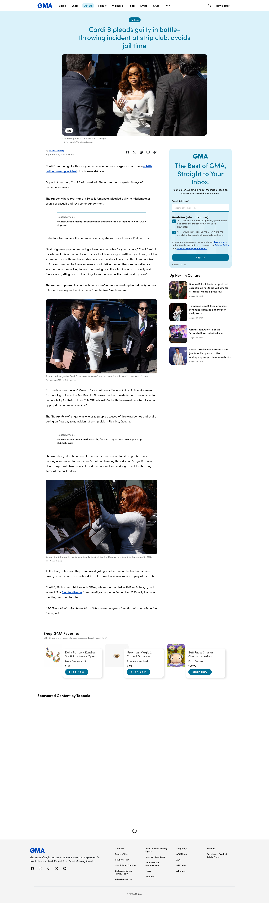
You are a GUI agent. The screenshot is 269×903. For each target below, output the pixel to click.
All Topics (180, 870)
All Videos (181, 865)
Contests (119, 848)
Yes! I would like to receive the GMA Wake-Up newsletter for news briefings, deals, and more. (200, 233)
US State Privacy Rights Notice (192, 248)
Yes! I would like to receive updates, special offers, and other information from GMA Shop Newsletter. (202, 223)
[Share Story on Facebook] (127, 152)
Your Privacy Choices (125, 865)
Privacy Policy (222, 245)
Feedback (151, 876)
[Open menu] (168, 5)
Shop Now (76, 671)
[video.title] (134, 95)
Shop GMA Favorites (62, 633)
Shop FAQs (181, 848)
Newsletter (222, 5)
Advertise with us (123, 879)
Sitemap (211, 848)
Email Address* (180, 201)
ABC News (181, 854)
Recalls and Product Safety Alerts (217, 855)
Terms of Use (220, 241)
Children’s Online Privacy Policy (123, 872)
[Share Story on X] (134, 152)
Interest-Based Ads (155, 856)
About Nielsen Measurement (152, 864)
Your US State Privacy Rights (156, 850)
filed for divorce (72, 592)
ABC (178, 859)
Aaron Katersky (56, 150)
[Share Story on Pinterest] (141, 152)
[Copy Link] (154, 152)
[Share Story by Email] (148, 152)
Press (148, 870)
